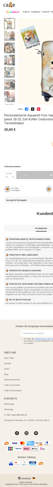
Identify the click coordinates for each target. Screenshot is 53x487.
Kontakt (7, 363)
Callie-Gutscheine (12, 385)
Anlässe (26, 12)
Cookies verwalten (25, 482)
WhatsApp (8, 409)
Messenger (9, 404)
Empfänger (35, 12)
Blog (6, 374)
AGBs (7, 369)
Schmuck (46, 12)
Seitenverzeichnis (12, 379)
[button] (21, 61)
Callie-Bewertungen (13, 390)
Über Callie (9, 358)
